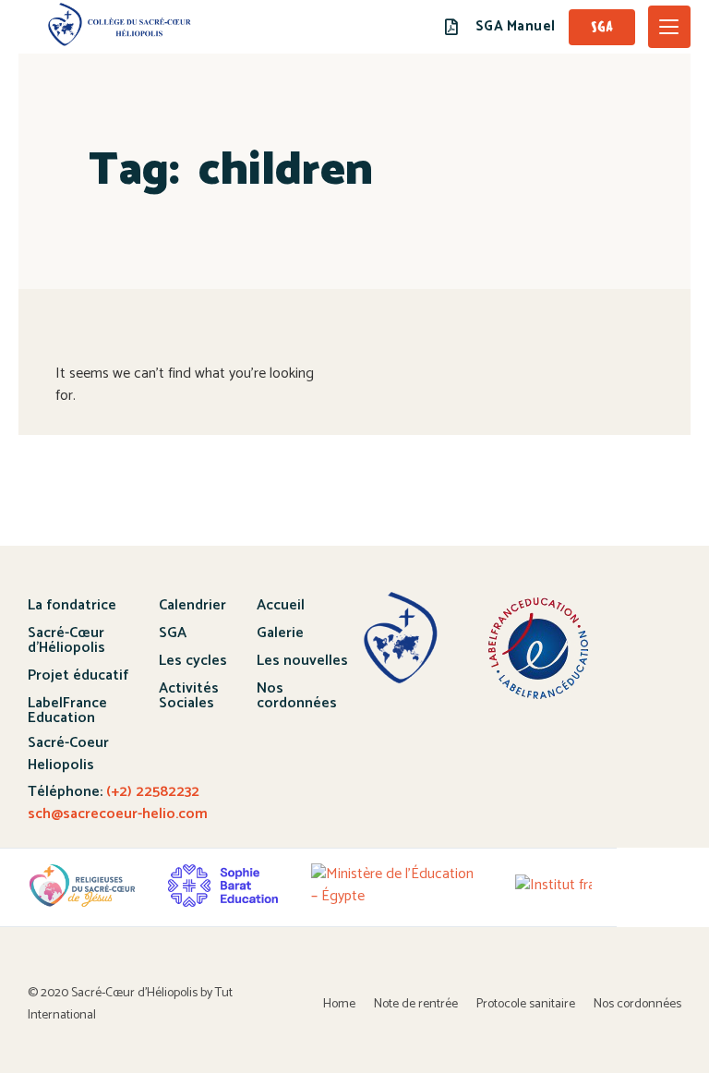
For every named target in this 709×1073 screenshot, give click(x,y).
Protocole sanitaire (525, 1004)
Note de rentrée (416, 1004)
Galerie (280, 633)
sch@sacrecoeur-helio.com (118, 814)
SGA (172, 633)
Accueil (281, 605)
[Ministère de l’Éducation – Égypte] (396, 885)
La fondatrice (72, 605)
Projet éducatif (78, 675)
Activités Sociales (189, 696)
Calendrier (192, 605)
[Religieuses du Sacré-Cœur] (82, 885)
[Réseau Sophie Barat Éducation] (223, 885)
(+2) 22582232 (150, 791)
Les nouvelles (302, 660)
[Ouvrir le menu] (669, 27)
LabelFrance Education (67, 710)
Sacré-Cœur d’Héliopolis (66, 640)
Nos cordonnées (297, 696)
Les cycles (193, 660)
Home (339, 1004)
